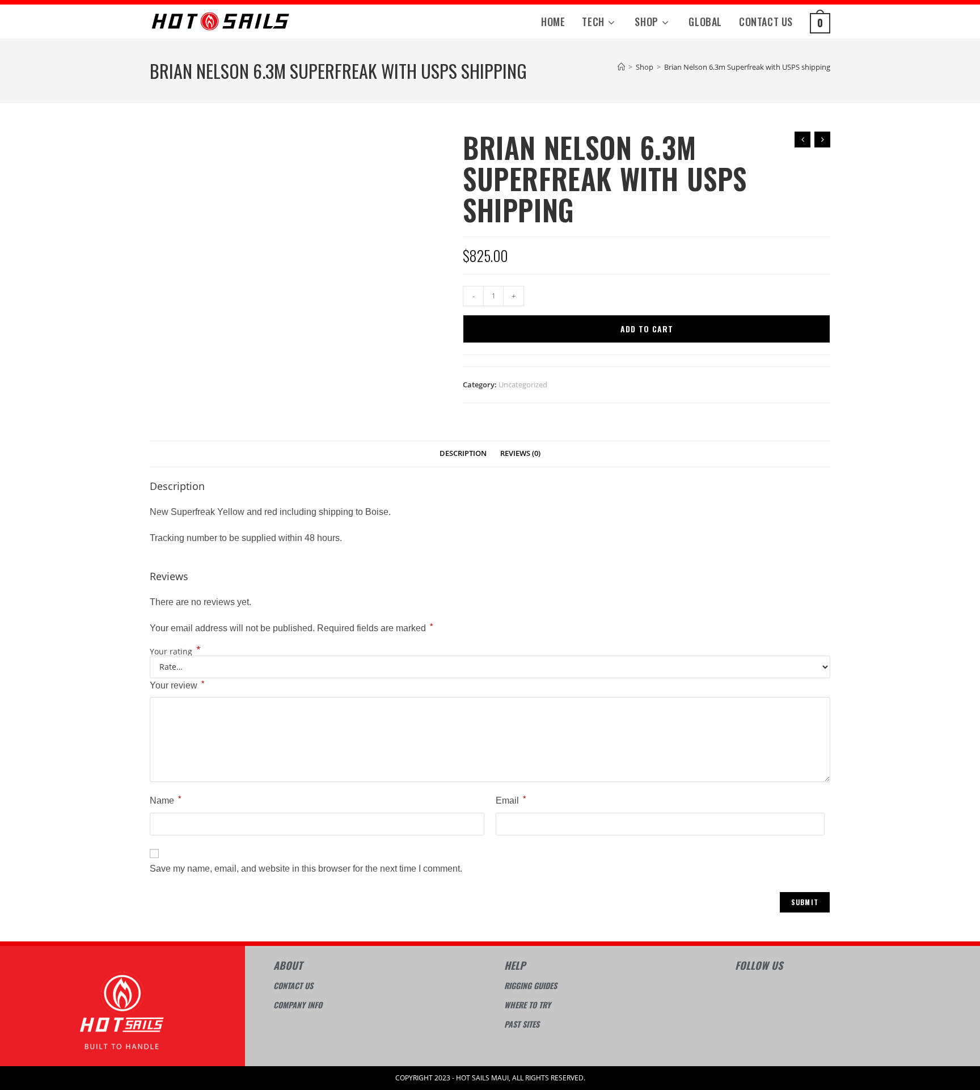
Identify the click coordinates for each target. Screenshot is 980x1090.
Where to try (527, 1005)
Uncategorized (523, 384)
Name (165, 799)
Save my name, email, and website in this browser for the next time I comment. (306, 868)
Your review (177, 684)
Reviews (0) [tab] (520, 453)
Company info (297, 1005)
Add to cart (646, 329)
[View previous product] (802, 139)
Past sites (521, 1024)
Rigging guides (530, 985)
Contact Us (293, 985)
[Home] (621, 67)
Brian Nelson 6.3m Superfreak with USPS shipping (747, 67)
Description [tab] (463, 453)
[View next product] (822, 139)
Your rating (175, 652)
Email (511, 799)
